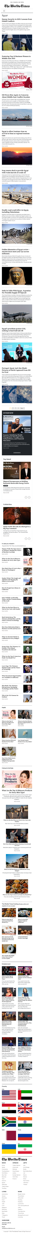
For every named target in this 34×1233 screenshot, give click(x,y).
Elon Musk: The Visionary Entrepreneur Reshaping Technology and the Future (10, 687)
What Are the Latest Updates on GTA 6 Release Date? (25, 977)
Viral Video (15, 1176)
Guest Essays (16, 1171)
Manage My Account (23, 1215)
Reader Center (21, 1194)
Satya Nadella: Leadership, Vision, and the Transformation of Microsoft (11, 599)
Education (4, 1198)
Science (4, 1180)
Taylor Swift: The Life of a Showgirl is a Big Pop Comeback (17, 528)
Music (24, 1178)
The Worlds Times (16, 1231)
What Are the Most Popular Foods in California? (23, 921)
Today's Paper (5, 1186)
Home (3, 1165)
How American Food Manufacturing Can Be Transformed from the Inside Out (8, 939)
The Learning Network (23, 1205)
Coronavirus (5, 1169)
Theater (25, 1184)
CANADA (15, 2)
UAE (19, 2)
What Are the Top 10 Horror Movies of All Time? (7, 977)
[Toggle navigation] (4, 10)
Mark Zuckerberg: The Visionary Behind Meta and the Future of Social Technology (11, 618)
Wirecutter (20, 1198)
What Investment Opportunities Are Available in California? (11, 676)
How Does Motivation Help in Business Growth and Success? (11, 627)
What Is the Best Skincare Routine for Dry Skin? (9, 741)
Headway (20, 1201)
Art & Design (26, 1167)
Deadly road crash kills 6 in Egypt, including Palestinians (15, 211)
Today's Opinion (16, 1165)
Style (3, 1213)
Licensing (20, 1217)
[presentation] (26, 497)
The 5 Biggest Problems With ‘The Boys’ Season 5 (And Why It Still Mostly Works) (24, 1049)
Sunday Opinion (16, 1175)
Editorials (15, 1169)
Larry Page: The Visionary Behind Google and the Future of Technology (11, 667)
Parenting (4, 1209)
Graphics (20, 1209)
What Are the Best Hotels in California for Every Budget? (10, 637)
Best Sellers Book (27, 1171)
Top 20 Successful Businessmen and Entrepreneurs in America (7, 1024)
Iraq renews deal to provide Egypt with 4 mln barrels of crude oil (15, 171)
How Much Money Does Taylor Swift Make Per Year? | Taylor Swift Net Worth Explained (8, 999)
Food (3, 1199)
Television (25, 1182)
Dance (25, 1175)
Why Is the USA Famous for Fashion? (10, 696)
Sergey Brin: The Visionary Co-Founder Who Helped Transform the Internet (11, 648)
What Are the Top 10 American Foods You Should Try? (11, 657)
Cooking (20, 1199)
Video (19, 1207)
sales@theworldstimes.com (8, 1228)
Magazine (4, 1207)
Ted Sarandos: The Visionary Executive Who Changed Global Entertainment (25, 1024)
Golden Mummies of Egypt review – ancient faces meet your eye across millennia (16, 252)
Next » (22, 408)
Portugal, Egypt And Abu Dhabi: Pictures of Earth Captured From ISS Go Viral (16, 370)
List (24, 1173)
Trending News (5, 1171)
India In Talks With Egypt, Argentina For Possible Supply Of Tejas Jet (16, 292)
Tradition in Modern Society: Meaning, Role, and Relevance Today (8, 1073)
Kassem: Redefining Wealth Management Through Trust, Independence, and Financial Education (13, 438)
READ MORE (5, 33)
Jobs (3, 1203)
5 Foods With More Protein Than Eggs (23, 937)
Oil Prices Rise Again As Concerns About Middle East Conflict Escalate (16, 96)
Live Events (21, 1203)
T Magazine (5, 1215)
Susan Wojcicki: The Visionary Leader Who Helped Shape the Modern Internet (25, 999)
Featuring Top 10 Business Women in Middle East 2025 (16, 57)
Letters (14, 1173)
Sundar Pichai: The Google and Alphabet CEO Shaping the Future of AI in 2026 (11, 579)
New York (4, 1175)
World (3, 1167)
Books (24, 1169)
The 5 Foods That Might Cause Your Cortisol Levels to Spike (8, 957)
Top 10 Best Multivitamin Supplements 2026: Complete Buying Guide (8, 759)
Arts (24, 1165)
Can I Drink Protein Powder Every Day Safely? (25, 741)
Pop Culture (26, 1180)
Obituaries (4, 1184)
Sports (3, 1182)
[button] (14, 453)
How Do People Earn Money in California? (11, 588)
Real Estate (4, 1211)
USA (11, 2)
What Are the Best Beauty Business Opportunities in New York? (25, 722)
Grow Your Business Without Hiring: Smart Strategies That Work (24, 1073)
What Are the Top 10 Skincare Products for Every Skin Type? (11, 559)
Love (3, 1205)
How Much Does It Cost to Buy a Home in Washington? (11, 569)
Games (3, 1196)
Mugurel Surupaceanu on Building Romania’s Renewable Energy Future (16, 482)
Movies (25, 1176)
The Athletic (21, 1196)
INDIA (22, 2)
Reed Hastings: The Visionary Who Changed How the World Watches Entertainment (8, 1049)
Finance (15, 1178)
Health (3, 1201)
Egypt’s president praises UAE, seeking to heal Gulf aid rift (14, 330)
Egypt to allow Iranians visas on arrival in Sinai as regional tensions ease (16, 133)
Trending (4, 1188)
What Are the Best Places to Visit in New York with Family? (11, 608)
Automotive (5, 1194)
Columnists (15, 1167)
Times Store (21, 1213)
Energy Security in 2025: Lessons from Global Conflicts (17, 20)
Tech (3, 1178)
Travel (3, 1217)
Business (4, 1176)
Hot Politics (4, 1173)
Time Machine (21, 1211)
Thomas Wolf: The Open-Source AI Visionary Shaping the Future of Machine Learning (11, 550)
